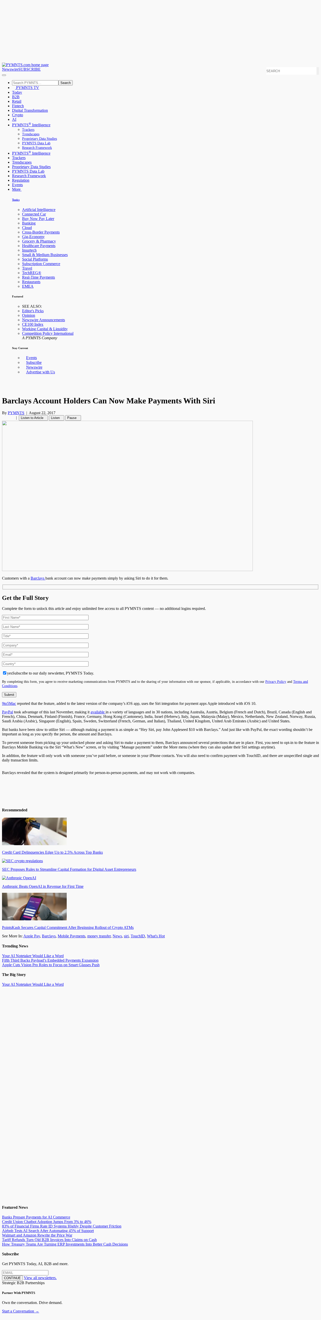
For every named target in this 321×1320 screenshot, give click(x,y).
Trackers (28, 130)
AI (14, 119)
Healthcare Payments (38, 246)
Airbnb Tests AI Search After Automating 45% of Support (48, 1231)
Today (17, 92)
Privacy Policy (275, 682)
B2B (16, 97)
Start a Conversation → (20, 1311)
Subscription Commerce (41, 264)
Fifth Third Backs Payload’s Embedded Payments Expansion (50, 960)
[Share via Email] (12, 417)
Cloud (27, 228)
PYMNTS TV (27, 87)
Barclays (38, 578)
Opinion (28, 315)
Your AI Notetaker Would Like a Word (33, 956)
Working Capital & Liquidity (45, 329)
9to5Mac (9, 703)
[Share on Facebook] (3, 417)
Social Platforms (35, 259)
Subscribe (34, 362)
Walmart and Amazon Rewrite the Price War (37, 1235)
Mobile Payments (71, 936)
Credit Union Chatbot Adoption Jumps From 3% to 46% (46, 1222)
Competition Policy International (47, 333)
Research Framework (37, 148)
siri (126, 936)
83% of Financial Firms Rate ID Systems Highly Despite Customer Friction (61, 1226)
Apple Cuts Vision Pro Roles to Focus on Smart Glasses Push (51, 965)
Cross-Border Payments (41, 232)
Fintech (18, 106)
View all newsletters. (40, 1278)
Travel (27, 268)
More (17, 189)
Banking (29, 223)
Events (17, 185)
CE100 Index (32, 324)
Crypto (17, 115)
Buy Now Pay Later (38, 218)
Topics (16, 199)
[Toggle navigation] (4, 75)
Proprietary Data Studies (39, 139)
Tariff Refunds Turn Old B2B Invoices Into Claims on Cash (49, 1240)
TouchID (138, 936)
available (98, 712)
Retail (16, 101)
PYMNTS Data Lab (36, 143)
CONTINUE (12, 1278)
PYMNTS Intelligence (31, 125)
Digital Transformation (30, 110)
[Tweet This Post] (6, 417)
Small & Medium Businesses (45, 255)
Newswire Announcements (43, 320)
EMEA (28, 286)
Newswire (10, 69)
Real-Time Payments (38, 277)
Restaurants (31, 282)
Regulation (20, 180)
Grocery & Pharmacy (39, 241)
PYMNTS (16, 413)
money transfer (99, 936)
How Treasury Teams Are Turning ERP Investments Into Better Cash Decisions (65, 1244)
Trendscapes (30, 134)
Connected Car (34, 214)
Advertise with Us (40, 372)
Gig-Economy (33, 237)
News (117, 936)
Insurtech (29, 250)
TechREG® (31, 273)
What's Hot (156, 936)
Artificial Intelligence (38, 209)
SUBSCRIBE (29, 69)
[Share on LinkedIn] (9, 417)
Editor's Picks (33, 311)
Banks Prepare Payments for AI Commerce (36, 1217)
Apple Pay (31, 936)
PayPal (7, 712)
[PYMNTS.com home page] (25, 65)
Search (65, 83)
